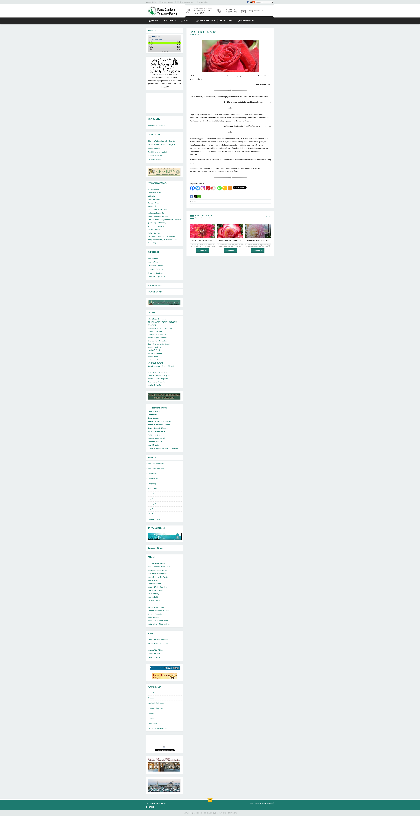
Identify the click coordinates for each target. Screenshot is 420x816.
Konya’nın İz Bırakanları (157, 382)
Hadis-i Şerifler (154, 233)
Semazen (151, 713)
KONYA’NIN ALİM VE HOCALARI (160, 328)
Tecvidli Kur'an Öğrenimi (157, 152)
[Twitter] (197, 188)
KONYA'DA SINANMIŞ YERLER (159, 334)
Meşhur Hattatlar (154, 385)
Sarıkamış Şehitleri (155, 273)
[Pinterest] (208, 188)
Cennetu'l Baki (152, 474)
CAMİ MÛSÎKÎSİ (154, 350)
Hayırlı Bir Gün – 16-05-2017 (258, 240)
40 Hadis (151, 196)
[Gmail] (213, 188)
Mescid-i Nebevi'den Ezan (158, 643)
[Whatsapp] (219, 188)
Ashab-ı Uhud (153, 262)
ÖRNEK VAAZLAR (154, 356)
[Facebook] (192, 188)
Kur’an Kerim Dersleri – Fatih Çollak (162, 145)
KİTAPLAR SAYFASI (159, 408)
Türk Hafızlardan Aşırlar (157, 573)
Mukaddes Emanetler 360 (158, 216)
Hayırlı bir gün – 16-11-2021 (203, 240)
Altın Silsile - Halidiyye (157, 319)
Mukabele (151, 698)
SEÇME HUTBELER (155, 353)
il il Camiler (151, 718)
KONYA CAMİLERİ (154, 347)
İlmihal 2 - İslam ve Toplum (159, 425)
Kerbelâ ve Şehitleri (156, 265)
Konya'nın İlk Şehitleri (156, 276)
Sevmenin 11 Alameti (156, 226)
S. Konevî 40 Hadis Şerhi (157, 209)
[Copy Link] (224, 188)
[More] (230, 188)
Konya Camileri (152, 509)
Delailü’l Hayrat (154, 229)
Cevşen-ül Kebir (154, 600)
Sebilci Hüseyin (154, 654)
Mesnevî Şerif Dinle (155, 650)
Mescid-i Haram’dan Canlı (158, 607)
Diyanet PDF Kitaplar (156, 431)
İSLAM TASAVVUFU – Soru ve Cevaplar (163, 448)
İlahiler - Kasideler (155, 614)
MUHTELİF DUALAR (155, 363)
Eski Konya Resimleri (154, 504)
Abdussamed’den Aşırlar (157, 570)
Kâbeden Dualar (154, 580)
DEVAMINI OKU (202, 250)
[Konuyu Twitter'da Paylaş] (195, 196)
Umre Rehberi (153, 418)
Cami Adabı (152, 415)
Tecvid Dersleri (154, 148)
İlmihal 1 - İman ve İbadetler (159, 421)
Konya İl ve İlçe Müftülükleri (159, 344)
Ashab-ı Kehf (153, 597)
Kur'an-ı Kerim (152, 693)
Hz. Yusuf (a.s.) (153, 594)
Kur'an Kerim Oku (154, 159)
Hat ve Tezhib (152, 514)
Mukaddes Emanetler (156, 213)
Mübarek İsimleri (154, 193)
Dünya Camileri (152, 499)
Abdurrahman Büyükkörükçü (159, 624)
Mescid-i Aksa (152, 489)
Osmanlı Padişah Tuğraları (158, 379)
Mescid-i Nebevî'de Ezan (157, 587)
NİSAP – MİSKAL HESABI (157, 372)
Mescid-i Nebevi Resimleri (156, 469)
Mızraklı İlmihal (154, 445)
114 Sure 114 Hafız (155, 156)
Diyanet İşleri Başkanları (157, 341)
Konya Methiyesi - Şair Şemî (159, 375)
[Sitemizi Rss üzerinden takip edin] (253, 2)
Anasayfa (193, 34)
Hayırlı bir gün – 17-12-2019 (230, 240)
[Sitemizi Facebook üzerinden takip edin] (248, 2)
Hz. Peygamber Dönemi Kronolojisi (161, 236)
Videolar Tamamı (159, 563)
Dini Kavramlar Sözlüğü (157, 438)
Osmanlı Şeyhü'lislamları (157, 338)
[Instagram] (202, 188)
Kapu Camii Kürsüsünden (156, 703)
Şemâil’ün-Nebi (154, 199)
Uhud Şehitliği (152, 484)
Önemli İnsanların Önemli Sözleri (161, 366)
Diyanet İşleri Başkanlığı (155, 708)
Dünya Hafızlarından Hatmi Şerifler (161, 141)
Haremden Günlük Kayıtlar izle (157, 728)
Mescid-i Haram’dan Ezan (158, 639)
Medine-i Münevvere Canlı (158, 610)
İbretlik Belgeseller (155, 590)
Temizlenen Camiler (154, 519)
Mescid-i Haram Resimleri (156, 464)
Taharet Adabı (154, 411)
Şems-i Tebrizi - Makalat (158, 428)
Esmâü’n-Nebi (153, 189)
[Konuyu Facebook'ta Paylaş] (191, 196)
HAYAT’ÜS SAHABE (155, 292)
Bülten (199, 34)
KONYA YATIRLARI (155, 331)
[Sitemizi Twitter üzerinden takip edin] (251, 2)
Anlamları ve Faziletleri (157, 125)
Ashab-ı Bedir (153, 258)
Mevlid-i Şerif (153, 206)
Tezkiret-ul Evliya (154, 435)
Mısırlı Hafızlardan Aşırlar (158, 577)
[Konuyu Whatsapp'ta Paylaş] (199, 196)
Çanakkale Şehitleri (155, 269)
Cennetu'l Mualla (153, 479)
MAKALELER (153, 360)
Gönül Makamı (153, 617)
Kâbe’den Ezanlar (154, 583)
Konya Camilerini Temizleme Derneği (262, 803)
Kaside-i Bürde (153, 203)
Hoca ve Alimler (153, 494)
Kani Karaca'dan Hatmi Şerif (159, 567)
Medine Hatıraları (155, 441)
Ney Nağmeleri (154, 657)
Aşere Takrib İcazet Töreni (158, 621)
